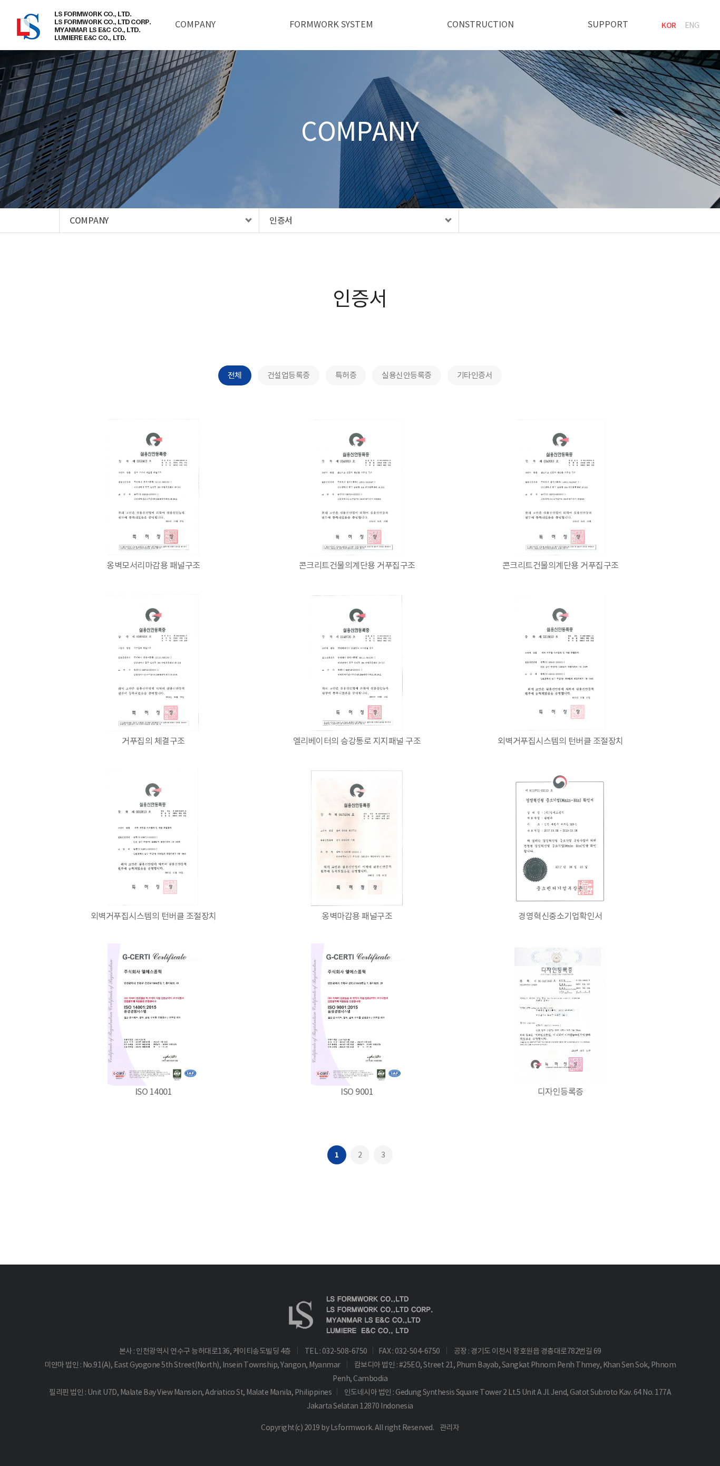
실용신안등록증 (407, 375)
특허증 (346, 375)
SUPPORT (608, 24)
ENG (692, 25)
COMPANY (195, 24)
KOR (668, 25)
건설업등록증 (288, 375)
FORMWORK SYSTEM (331, 24)
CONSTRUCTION (480, 24)
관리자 (450, 1427)
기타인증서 (475, 375)
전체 (235, 375)
